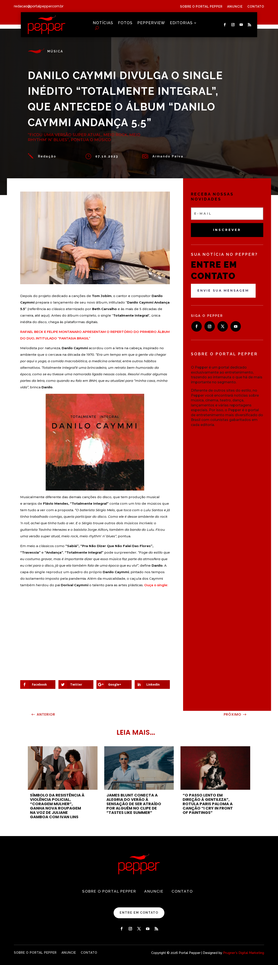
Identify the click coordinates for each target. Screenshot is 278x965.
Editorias (181, 23)
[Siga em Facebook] (225, 25)
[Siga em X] (222, 326)
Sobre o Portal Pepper (201, 6)
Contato (255, 6)
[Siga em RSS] (249, 25)
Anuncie (235, 6)
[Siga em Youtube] (241, 25)
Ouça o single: (156, 585)
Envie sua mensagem (223, 290)
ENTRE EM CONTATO (139, 912)
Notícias (103, 23)
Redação (47, 156)
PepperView (151, 23)
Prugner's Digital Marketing (243, 953)
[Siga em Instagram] (233, 25)
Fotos (125, 23)
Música (55, 51)
